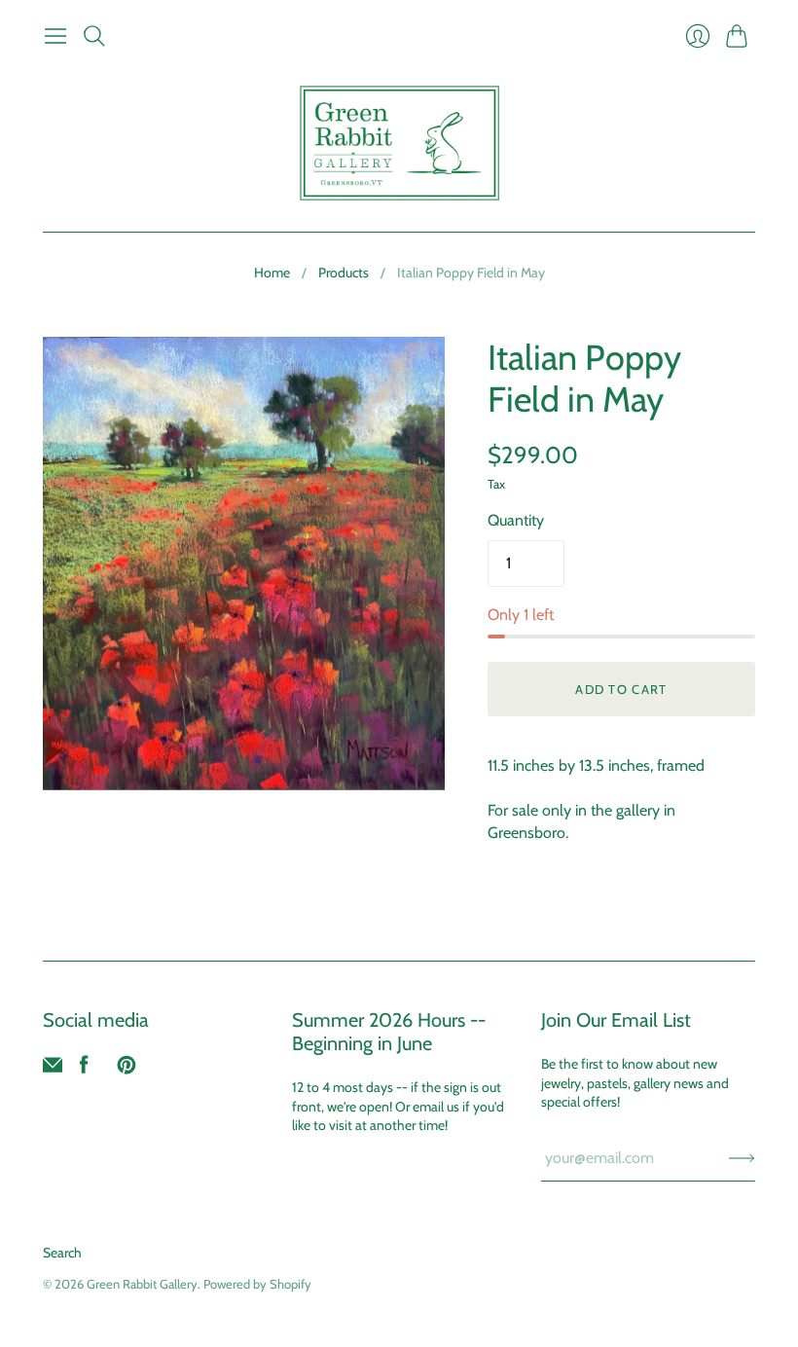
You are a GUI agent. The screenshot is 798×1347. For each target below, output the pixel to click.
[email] (52, 1069)
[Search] (94, 36)
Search (62, 1252)
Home (272, 272)
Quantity (516, 520)
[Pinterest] (126, 1069)
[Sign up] (742, 1158)
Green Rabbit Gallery (142, 1284)
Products (343, 272)
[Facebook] (84, 1069)
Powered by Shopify (257, 1284)
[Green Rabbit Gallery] (399, 143)
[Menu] (55, 36)
